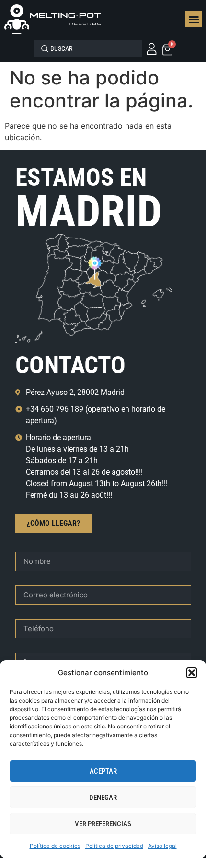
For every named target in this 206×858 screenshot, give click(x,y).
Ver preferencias (103, 824)
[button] (191, 673)
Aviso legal (162, 845)
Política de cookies (55, 845)
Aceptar (103, 771)
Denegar (103, 797)
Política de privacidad (114, 845)
